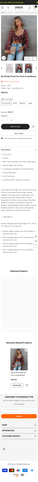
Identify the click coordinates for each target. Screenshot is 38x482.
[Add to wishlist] (33, 126)
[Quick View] (26, 350)
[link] (19, 327)
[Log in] (29, 7)
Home (3, 12)
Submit (19, 416)
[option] (19, 38)
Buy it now (19, 133)
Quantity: (4, 116)
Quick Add (17, 385)
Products (9, 12)
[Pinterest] (4, 449)
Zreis (9, 86)
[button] (31, 58)
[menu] (2, 7)
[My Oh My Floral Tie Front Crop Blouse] (19, 359)
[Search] (8, 7)
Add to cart (15, 126)
